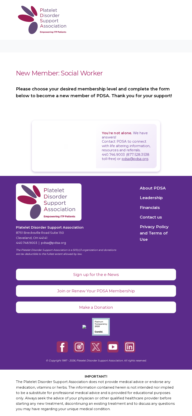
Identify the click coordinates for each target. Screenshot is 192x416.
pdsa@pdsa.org (135, 159)
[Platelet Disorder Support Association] (34, 20)
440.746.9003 (26, 243)
